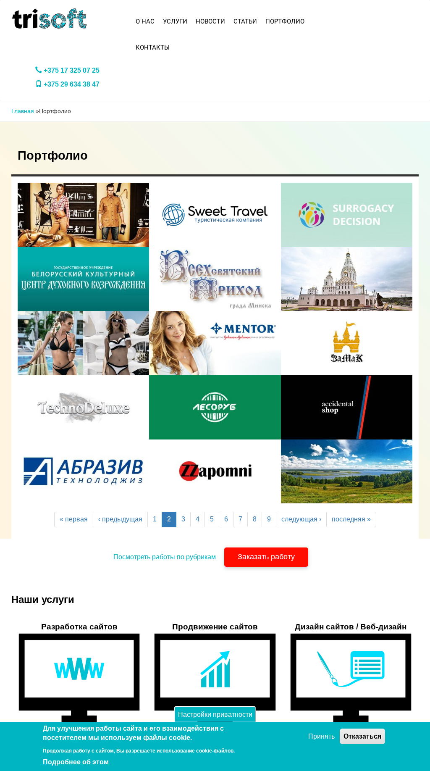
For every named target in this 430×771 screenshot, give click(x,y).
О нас (145, 21)
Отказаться (362, 736)
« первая (74, 519)
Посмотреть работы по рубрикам (164, 556)
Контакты (153, 47)
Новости (210, 21)
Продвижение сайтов (215, 626)
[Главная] (49, 18)
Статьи (245, 21)
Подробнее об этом (76, 762)
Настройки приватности (215, 714)
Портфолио (284, 21)
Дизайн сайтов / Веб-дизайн (350, 626)
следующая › (301, 519)
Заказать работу (266, 557)
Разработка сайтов (79, 626)
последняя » (351, 519)
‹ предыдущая (120, 519)
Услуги (175, 21)
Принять (321, 736)
